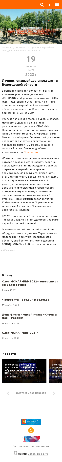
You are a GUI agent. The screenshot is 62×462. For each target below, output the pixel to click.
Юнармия (9, 250)
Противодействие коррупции (31, 446)
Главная (6, 47)
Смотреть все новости (31, 393)
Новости (20, 47)
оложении (32, 152)
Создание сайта (38, 453)
